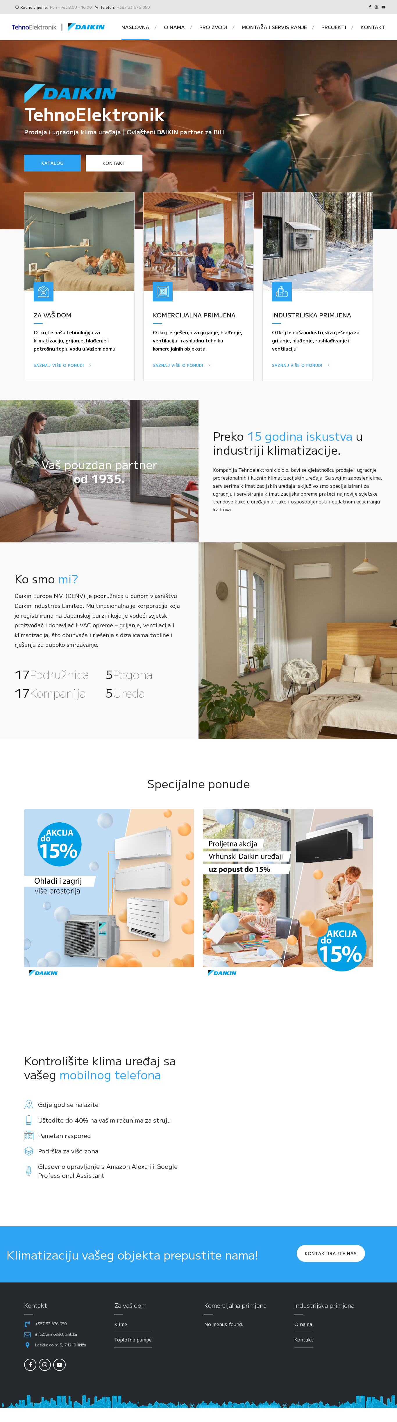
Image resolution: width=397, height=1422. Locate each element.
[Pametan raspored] (28, 1135)
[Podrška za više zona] (28, 1151)
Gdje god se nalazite (68, 1104)
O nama (174, 27)
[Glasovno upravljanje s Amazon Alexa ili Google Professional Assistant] (28, 1171)
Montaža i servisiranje (274, 27)
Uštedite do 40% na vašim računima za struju (104, 1120)
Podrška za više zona (68, 1150)
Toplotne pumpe (133, 1339)
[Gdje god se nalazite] (28, 1104)
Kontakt (373, 27)
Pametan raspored (64, 1135)
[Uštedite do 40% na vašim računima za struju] (28, 1120)
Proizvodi (213, 27)
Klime (120, 1324)
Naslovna (135, 27)
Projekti (333, 27)
